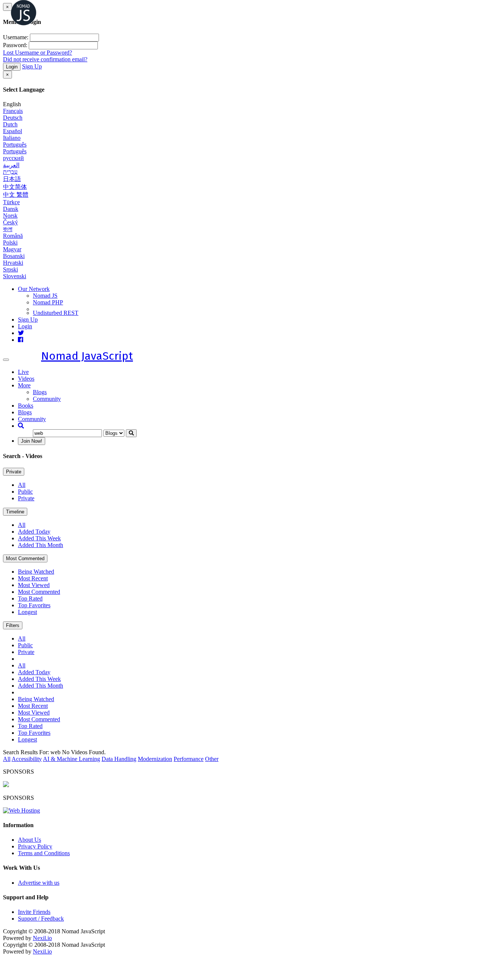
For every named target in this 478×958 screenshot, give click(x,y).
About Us (29, 839)
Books (25, 405)
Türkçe (11, 202)
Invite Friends (34, 912)
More (24, 385)
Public (25, 491)
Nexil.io (42, 938)
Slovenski (14, 276)
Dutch (10, 124)
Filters (12, 625)
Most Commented (25, 558)
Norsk (10, 215)
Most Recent (33, 578)
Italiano (12, 138)
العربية (11, 165)
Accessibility (27, 759)
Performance (189, 759)
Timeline (15, 512)
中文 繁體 (15, 194)
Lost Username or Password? (37, 52)
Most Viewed (34, 585)
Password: (15, 45)
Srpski (10, 269)
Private (13, 472)
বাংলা (7, 229)
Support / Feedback (41, 918)
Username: (15, 37)
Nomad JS (45, 295)
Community (47, 399)
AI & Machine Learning (71, 759)
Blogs (40, 392)
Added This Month (40, 545)
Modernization (155, 759)
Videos (26, 378)
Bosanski (14, 256)
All (21, 485)
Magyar (12, 249)
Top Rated (30, 598)
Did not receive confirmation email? (45, 59)
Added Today (34, 531)
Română (13, 236)
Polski (10, 242)
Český (10, 222)
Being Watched (36, 571)
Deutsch (12, 117)
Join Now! (31, 441)
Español (12, 131)
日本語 (12, 179)
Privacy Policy (35, 846)
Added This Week (39, 538)
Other (211, 759)
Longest (27, 612)
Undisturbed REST (55, 313)
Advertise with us (38, 882)
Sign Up (32, 66)
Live (23, 372)
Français (13, 111)
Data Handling (119, 759)
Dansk (10, 209)
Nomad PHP (48, 302)
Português (15, 144)
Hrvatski (13, 263)
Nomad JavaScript (87, 356)
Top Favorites (34, 605)
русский (13, 158)
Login (12, 67)
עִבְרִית (10, 172)
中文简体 (15, 187)
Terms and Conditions (44, 853)
